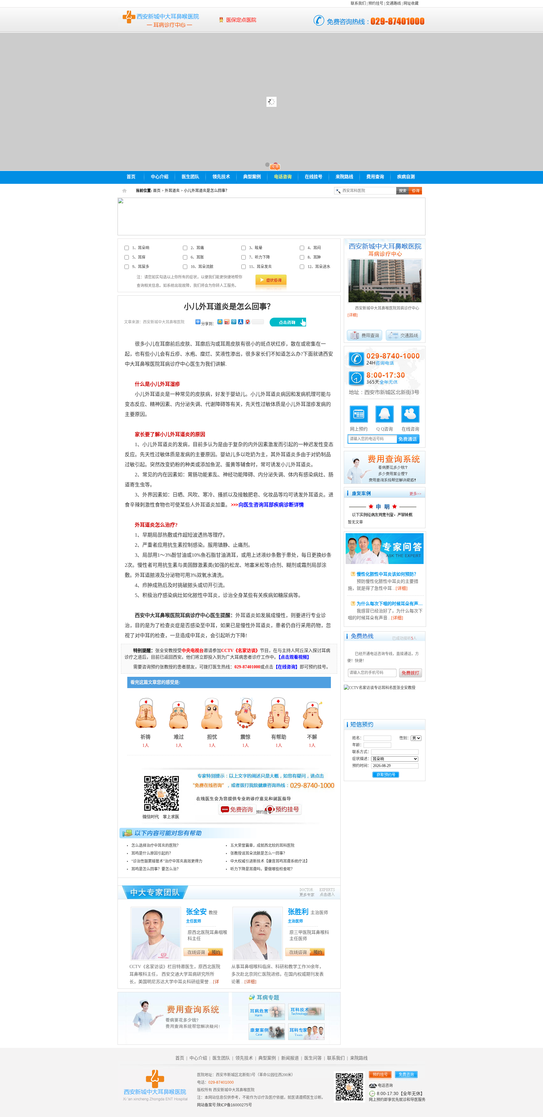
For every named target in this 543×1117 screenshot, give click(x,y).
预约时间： (361, 766)
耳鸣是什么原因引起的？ (152, 853)
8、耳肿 (314, 257)
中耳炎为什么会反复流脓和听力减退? (393, 603)
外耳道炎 (172, 191)
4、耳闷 (314, 248)
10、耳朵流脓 (202, 267)
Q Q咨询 (384, 428)
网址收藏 (411, 3)
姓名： (358, 738)
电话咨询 (283, 176)
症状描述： (361, 759)
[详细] (250, 981)
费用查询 (375, 176)
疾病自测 (406, 176)
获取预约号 (385, 775)
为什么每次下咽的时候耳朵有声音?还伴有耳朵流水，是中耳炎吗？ (421, 574)
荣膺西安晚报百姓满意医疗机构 (257, 23)
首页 (131, 176)
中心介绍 (159, 176)
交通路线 (393, 3)
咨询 (415, 190)
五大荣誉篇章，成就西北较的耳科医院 (262, 845)
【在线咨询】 (286, 667)
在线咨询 (196, 952)
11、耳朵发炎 (260, 267)
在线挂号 (313, 176)
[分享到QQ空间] (219, 322)
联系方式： (361, 752)
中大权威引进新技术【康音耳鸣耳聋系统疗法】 (270, 861)
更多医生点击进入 (317, 892)
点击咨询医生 (288, 322)
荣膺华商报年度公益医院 (257, 16)
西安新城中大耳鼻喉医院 (159, 19)
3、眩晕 (255, 248)
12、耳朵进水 (319, 267)
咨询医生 (237, 814)
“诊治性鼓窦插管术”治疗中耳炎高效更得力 (166, 861)
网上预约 (359, 428)
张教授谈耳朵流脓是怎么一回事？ (258, 853)
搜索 (402, 190)
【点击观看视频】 (294, 657)
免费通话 (408, 438)
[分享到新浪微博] (226, 322)
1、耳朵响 (140, 248)
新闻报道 (290, 1058)
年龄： (358, 745)
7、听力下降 (259, 257)
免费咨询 (406, 1074)
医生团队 (190, 176)
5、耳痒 (138, 257)
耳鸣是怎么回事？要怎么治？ (155, 869)
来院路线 (344, 176)
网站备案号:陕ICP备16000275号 (224, 1105)
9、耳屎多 (140, 267)
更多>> (415, 494)
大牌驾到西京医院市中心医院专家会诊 (271, 102)
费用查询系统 (384, 467)
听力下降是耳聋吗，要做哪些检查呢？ (262, 869)
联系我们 (358, 3)
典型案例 (252, 176)
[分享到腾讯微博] (233, 322)
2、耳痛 (197, 248)
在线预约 (215, 952)
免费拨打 (412, 672)
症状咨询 (271, 280)
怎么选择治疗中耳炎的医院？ (155, 845)
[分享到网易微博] (247, 322)
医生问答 (384, 548)
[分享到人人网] (240, 322)
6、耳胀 (197, 257)
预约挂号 (375, 3)
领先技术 (221, 176)
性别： (405, 738)
